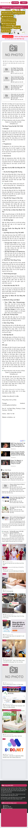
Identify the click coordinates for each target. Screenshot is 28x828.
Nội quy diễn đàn (7, 806)
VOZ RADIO (5, 594)
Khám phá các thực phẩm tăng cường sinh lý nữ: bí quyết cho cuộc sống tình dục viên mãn (17, 96)
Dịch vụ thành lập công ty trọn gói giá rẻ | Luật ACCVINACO (17, 517)
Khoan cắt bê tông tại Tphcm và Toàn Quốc (17, 485)
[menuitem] (23, 2)
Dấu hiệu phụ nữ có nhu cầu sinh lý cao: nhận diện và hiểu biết (17, 87)
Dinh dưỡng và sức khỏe (9, 20)
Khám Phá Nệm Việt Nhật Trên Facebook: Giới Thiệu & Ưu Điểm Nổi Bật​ (17, 498)
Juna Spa (5, 545)
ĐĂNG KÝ (24, 2)
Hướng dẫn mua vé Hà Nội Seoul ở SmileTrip (16, 532)
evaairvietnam (5, 567)
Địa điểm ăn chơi (7, 12)
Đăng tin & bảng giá (8, 808)
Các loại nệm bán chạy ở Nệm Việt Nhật (17, 507)
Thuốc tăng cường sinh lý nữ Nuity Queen (13, 389)
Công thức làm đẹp (8, 16)
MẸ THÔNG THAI (6, 664)
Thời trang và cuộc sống (9, 23)
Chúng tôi (6, 805)
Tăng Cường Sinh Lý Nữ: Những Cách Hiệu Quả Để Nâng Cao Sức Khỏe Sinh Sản (17, 78)
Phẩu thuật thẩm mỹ (19, 12)
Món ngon (17, 27)
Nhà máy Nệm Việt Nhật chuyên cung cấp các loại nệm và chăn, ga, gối (12, 687)
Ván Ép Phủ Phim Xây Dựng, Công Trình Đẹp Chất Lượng (17, 473)
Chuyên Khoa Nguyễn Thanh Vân (13, 377)
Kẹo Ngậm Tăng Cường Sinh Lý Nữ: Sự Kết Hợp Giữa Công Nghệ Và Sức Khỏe (17, 70)
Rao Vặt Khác (6, 31)
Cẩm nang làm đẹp (7, 27)
